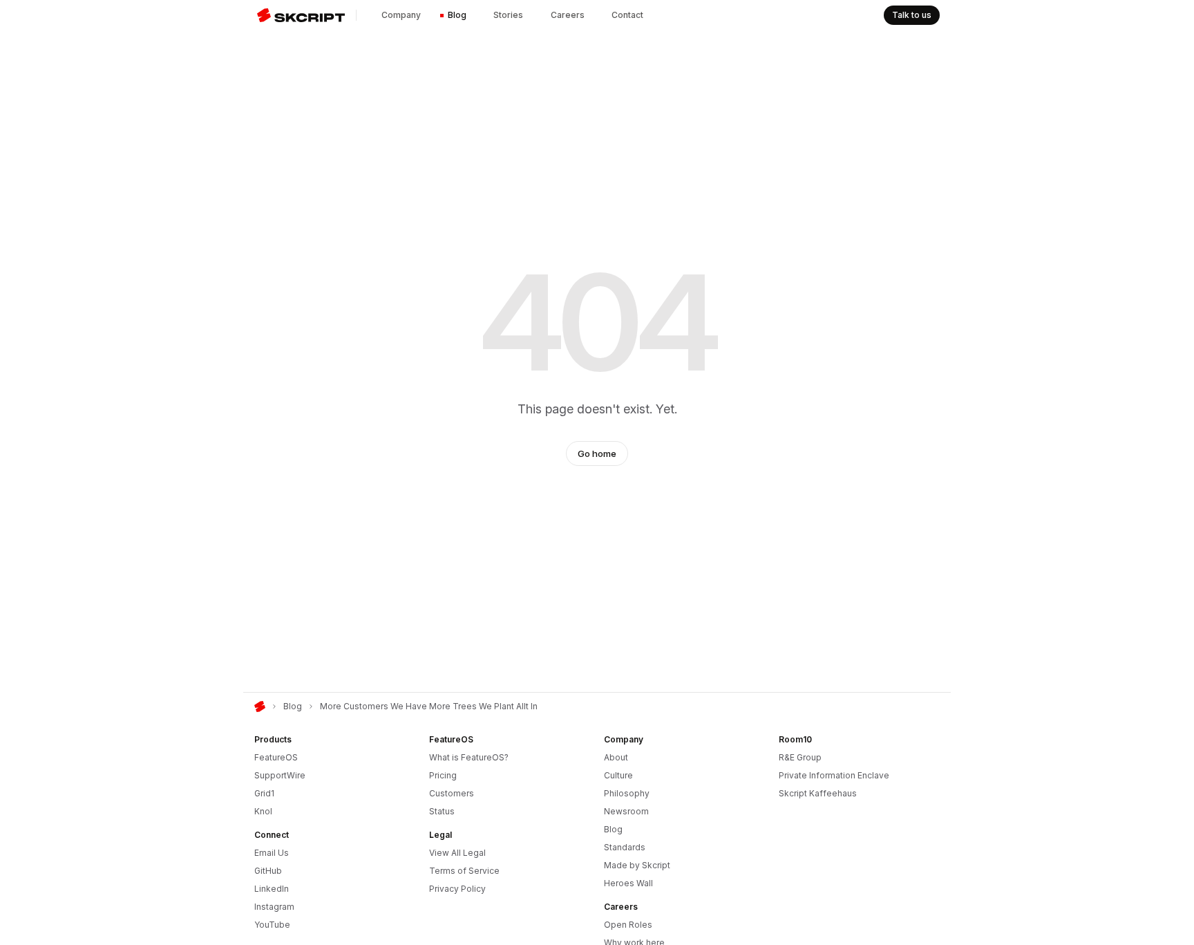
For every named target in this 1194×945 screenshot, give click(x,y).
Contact (627, 15)
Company (401, 15)
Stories (508, 15)
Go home (597, 453)
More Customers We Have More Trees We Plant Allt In (429, 706)
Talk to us (911, 15)
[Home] (259, 706)
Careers (568, 15)
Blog (457, 15)
